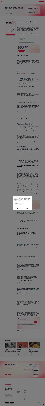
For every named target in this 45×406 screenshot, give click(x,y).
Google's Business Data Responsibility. (18, 204)
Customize (18, 208)
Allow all (27, 208)
